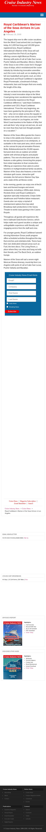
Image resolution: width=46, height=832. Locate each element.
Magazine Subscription (28, 501)
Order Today (29, 632)
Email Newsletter (20, 503)
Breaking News (14, 307)
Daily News (13, 303)
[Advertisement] (23, 407)
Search (30, 503)
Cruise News (13, 501)
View (26, 579)
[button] (42, 15)
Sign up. (26, 538)
